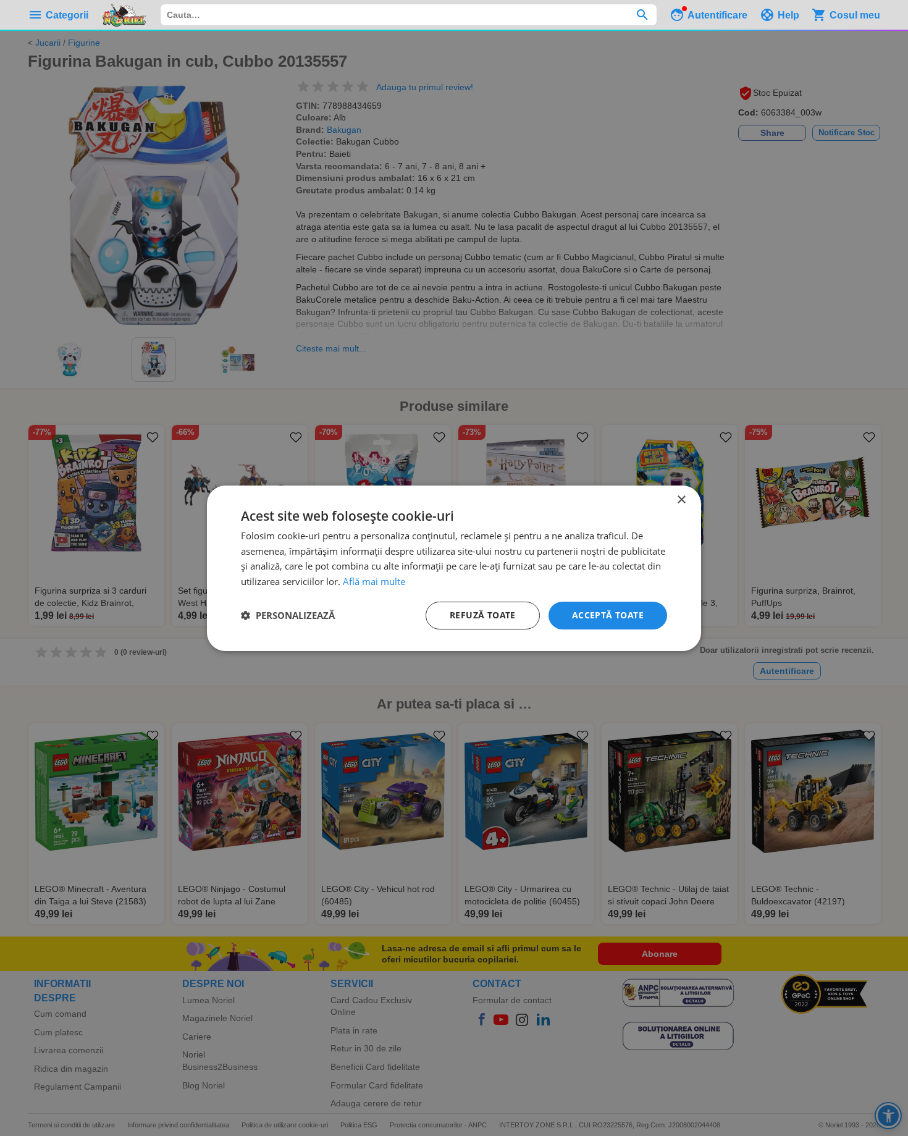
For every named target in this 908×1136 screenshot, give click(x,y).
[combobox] (408, 15)
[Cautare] (642, 15)
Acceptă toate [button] (608, 615)
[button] (288, 615)
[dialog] (454, 567)
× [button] (681, 499)
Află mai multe (374, 581)
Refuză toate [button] (483, 615)
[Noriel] (124, 14)
